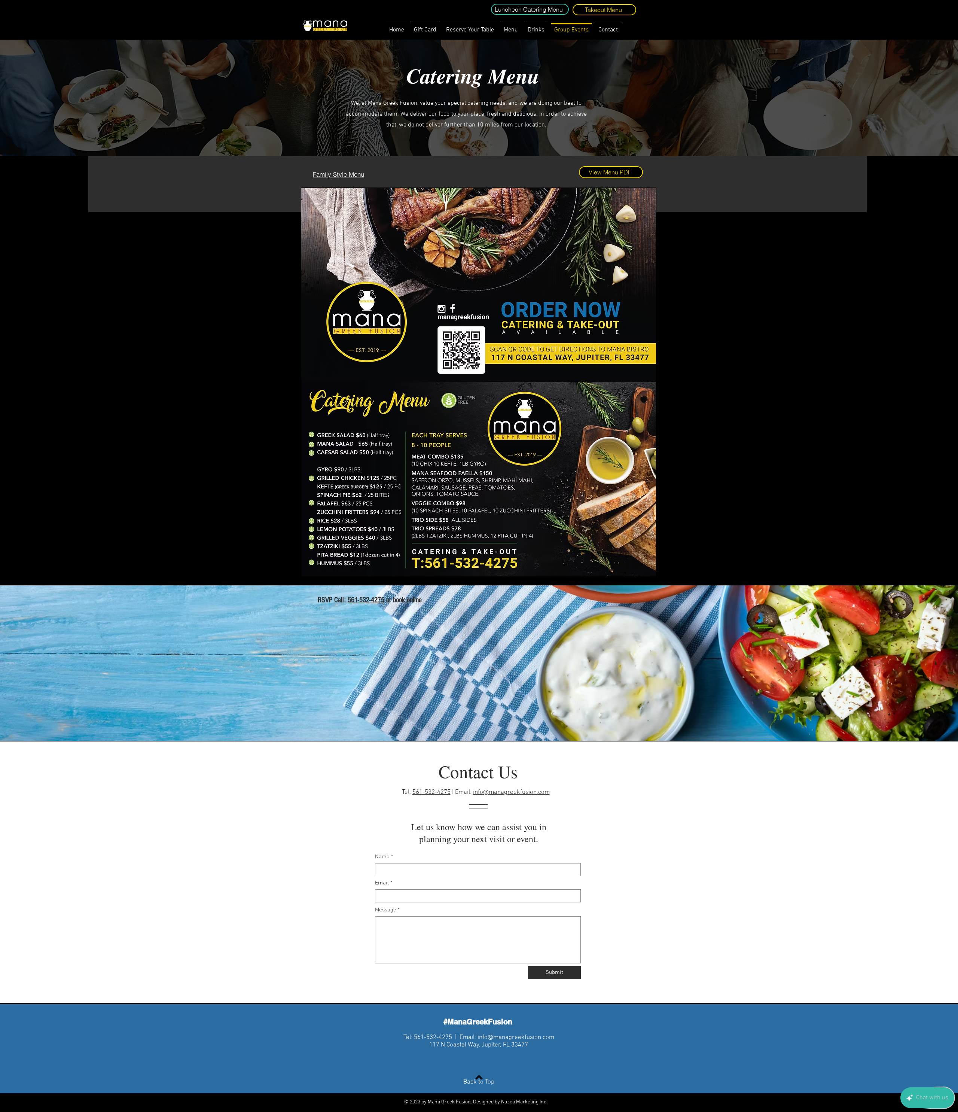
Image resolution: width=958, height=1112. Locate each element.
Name (382, 857)
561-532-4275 (366, 600)
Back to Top (478, 1082)
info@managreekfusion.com (511, 792)
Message (385, 910)
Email (382, 883)
